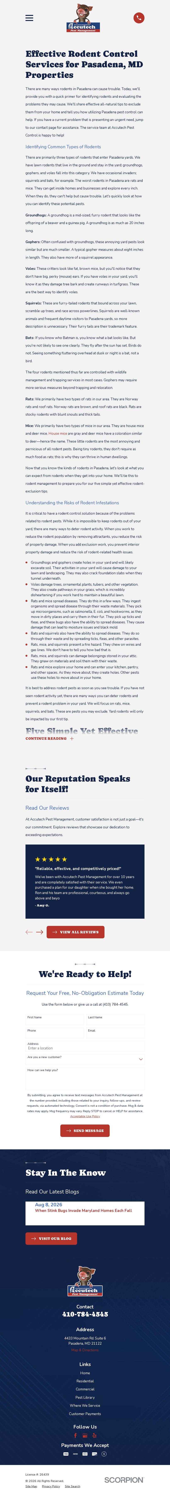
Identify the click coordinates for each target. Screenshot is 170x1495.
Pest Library (85, 1397)
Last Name (95, 1017)
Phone (32, 1031)
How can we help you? (43, 1070)
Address (33, 1044)
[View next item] (39, 932)
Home (85, 1373)
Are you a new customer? (44, 1057)
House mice (58, 433)
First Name (35, 1017)
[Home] (83, 18)
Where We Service (85, 1405)
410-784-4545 (85, 1314)
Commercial (85, 1389)
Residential (85, 1381)
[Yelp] (94, 1435)
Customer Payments (85, 1414)
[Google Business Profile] (85, 1435)
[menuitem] (31, 1486)
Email (91, 1031)
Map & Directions (85, 1350)
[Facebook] (75, 1435)
